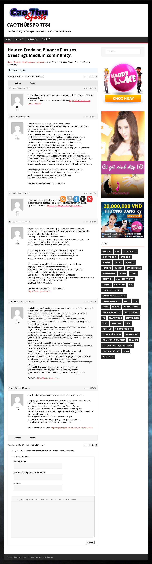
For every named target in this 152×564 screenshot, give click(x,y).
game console (133, 268)
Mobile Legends (131, 306)
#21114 (93, 88)
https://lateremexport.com (48, 378)
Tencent (107, 329)
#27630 (93, 388)
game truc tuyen (124, 279)
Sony (105, 323)
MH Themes (48, 557)
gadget (118, 268)
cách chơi (126, 257)
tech (128, 323)
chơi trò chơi (110, 257)
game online (109, 273)
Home (10, 62)
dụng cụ (130, 262)
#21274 (93, 193)
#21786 (93, 222)
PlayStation (115, 318)
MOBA (105, 306)
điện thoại (108, 356)
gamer (122, 273)
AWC (117, 251)
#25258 (93, 301)
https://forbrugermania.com (40, 291)
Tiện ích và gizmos (112, 334)
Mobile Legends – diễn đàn (33, 62)
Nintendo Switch (111, 312)
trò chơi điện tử (111, 351)
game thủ (107, 279)
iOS (130, 284)
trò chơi (133, 340)
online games (131, 312)
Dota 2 (118, 262)
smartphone (132, 318)
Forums (17, 62)
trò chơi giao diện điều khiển (117, 345)
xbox (126, 351)
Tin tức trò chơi (123, 329)
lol (135, 301)
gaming (106, 284)
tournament (131, 334)
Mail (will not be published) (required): (30, 472)
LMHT (126, 301)
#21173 (93, 117)
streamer (116, 323)
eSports (107, 268)
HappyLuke (119, 284)
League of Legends (112, 290)
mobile (115, 306)
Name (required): (21, 461)
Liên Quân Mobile (111, 301)
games (133, 273)
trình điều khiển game (114, 340)
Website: (17, 483)
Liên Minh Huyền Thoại (114, 295)
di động (107, 262)
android (107, 251)
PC (104, 318)
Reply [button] (86, 88)
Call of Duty (130, 251)
